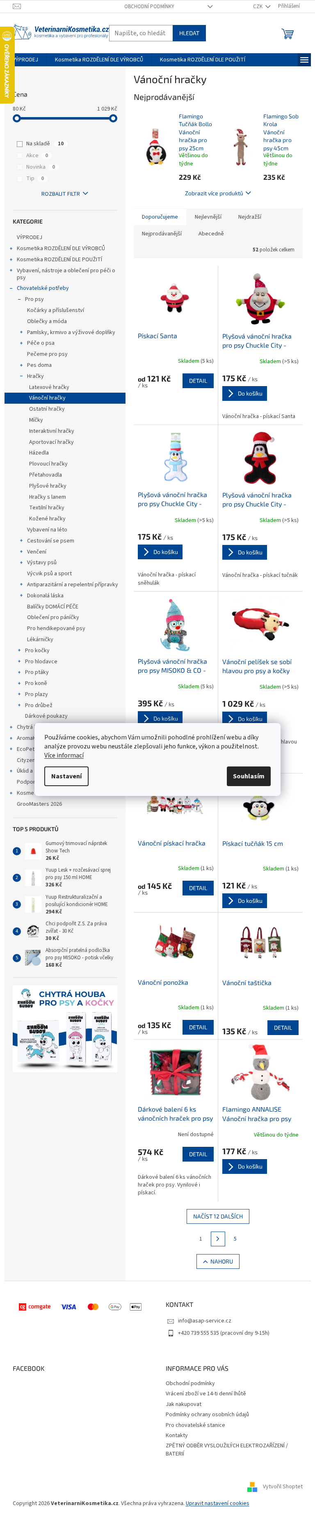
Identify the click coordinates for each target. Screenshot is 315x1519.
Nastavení (66, 776)
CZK (258, 6)
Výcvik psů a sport (49, 574)
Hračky (35, 376)
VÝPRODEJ (29, 237)
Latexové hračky (49, 387)
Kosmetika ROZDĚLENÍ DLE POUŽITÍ (59, 259)
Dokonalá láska (45, 596)
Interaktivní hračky (51, 431)
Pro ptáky (37, 672)
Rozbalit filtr (60, 194)
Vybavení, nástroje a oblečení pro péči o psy (66, 274)
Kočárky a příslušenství (55, 310)
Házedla (39, 453)
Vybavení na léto (47, 530)
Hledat (189, 32)
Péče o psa (41, 343)
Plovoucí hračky (48, 464)
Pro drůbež (38, 705)
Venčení (36, 552)
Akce (37, 155)
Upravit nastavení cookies (217, 1503)
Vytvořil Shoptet (283, 1487)
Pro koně (36, 683)
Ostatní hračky (47, 409)
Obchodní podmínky (149, 6)
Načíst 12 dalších (218, 1216)
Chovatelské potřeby (43, 288)
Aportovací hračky (51, 442)
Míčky (36, 420)
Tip (35, 178)
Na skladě (45, 144)
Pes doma (39, 365)
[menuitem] (25, 59)
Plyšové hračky (47, 486)
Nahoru (221, 1261)
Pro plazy (36, 694)
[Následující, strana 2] (218, 1239)
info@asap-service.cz (204, 1321)
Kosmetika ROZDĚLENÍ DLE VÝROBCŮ (61, 248)
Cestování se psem (50, 541)
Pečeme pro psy (47, 354)
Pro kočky (37, 650)
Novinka (40, 167)
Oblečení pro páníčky (53, 617)
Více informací (64, 755)
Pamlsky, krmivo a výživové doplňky (71, 332)
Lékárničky (40, 639)
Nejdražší (249, 217)
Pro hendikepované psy (56, 628)
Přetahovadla (45, 475)
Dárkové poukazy (46, 716)
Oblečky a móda (47, 321)
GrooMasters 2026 (39, 804)
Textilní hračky (46, 508)
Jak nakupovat (183, 1404)
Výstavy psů (42, 562)
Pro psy (34, 299)
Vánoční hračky (47, 398)
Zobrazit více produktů (214, 193)
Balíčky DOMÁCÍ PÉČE (52, 607)
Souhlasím (249, 776)
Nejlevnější (208, 217)
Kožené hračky (47, 519)
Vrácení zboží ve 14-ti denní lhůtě (206, 1394)
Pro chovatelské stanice (195, 1425)
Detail (198, 380)
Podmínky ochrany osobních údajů (207, 1414)
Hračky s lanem (47, 497)
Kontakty (177, 1435)
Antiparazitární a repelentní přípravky (72, 585)
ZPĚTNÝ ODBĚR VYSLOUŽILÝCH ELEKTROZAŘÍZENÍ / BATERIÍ (227, 1450)
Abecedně (211, 234)
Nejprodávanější (162, 234)
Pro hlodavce (41, 662)
